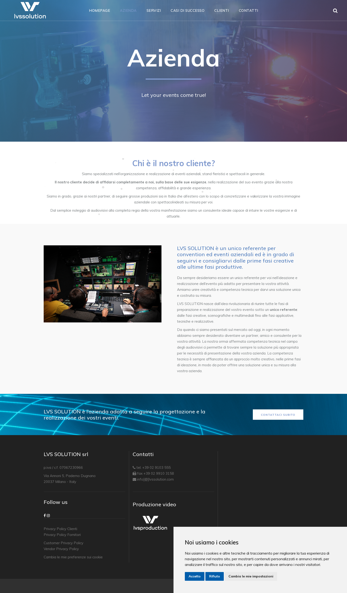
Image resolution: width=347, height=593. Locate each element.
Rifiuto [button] (214, 576)
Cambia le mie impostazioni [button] (251, 576)
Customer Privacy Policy (63, 543)
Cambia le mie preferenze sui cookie (73, 557)
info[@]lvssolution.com (155, 479)
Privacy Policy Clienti (60, 529)
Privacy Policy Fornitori (62, 534)
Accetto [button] (195, 576)
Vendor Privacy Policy (61, 549)
